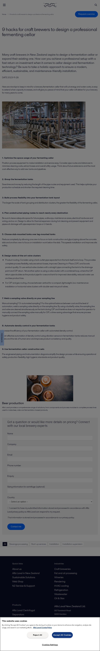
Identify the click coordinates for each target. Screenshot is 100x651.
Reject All (37, 635)
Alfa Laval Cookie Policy (42, 627)
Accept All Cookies (62, 635)
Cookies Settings (50, 644)
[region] (50, 634)
